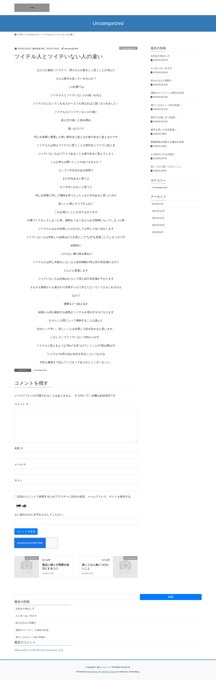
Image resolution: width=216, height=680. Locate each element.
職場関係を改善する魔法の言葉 (167, 142)
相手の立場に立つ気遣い (164, 117)
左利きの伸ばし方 (160, 56)
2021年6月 (157, 232)
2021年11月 (158, 218)
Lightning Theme (108, 672)
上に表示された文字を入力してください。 (40, 514)
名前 (18, 448)
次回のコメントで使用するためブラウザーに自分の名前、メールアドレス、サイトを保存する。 (75, 496)
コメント (21, 404)
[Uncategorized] (27, 563)
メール (20, 464)
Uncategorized (128, 48)
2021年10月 (158, 225)
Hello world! (20, 650)
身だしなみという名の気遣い (166, 105)
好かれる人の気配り (161, 80)
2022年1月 (157, 204)
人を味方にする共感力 (162, 154)
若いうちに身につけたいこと (166, 166)
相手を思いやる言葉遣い (164, 129)
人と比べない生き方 (161, 68)
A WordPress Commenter (44, 650)
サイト (18, 480)
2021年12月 (158, 211)
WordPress (93, 672)
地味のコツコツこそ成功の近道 (167, 92)
